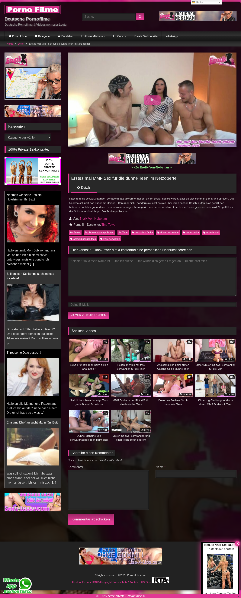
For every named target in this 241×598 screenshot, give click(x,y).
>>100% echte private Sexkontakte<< (120, 596)
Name (160, 467)
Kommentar (75, 467)
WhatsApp (172, 36)
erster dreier (192, 232)
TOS (142, 582)
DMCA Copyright (102, 582)
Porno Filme (19, 36)
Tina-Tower (108, 224)
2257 (149, 582)
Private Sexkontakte (146, 36)
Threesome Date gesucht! (24, 352)
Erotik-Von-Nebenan (93, 36)
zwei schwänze (111, 239)
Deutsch (200, 2)
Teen (124, 232)
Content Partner (82, 582)
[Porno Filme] (33, 10)
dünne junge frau (169, 232)
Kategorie (44, 36)
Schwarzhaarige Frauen (101, 232)
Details (85, 187)
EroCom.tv (119, 36)
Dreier (21, 43)
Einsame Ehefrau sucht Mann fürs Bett (32, 422)
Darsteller (67, 36)
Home (10, 43)
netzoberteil (212, 232)
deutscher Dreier (144, 232)
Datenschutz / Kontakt (125, 582)
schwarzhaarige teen (84, 239)
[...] (32, 264)
